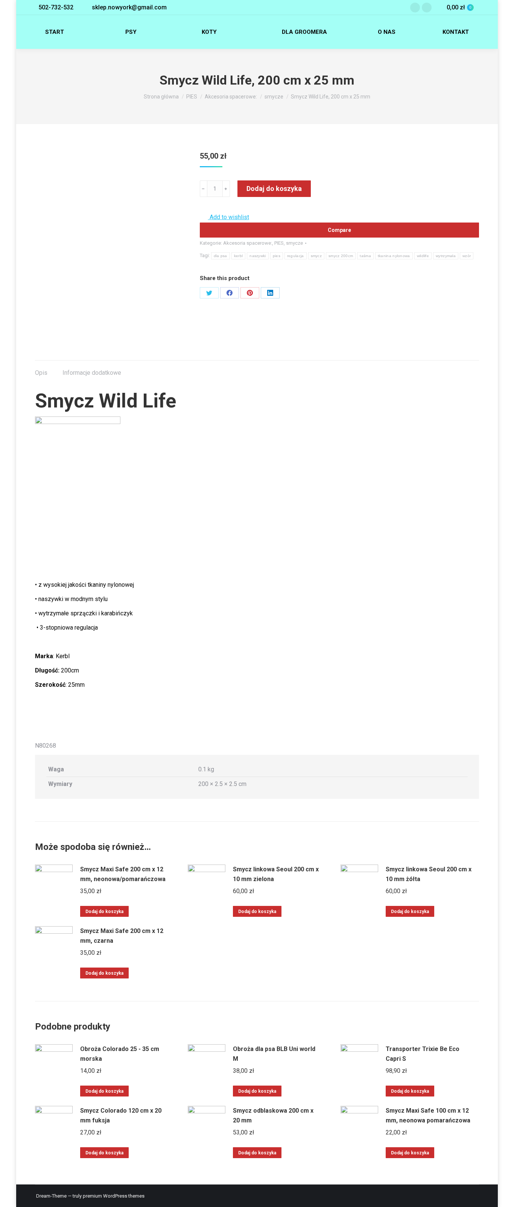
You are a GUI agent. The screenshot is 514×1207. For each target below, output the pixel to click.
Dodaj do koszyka (274, 188)
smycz (316, 256)
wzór (466, 256)
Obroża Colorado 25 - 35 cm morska (119, 1053)
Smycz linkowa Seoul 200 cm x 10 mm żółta (428, 874)
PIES (279, 243)
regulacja (295, 256)
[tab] (41, 369)
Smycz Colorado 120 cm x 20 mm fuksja (120, 1115)
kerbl (238, 256)
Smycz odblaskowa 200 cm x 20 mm (273, 1115)
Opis (41, 372)
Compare (339, 230)
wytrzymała (446, 256)
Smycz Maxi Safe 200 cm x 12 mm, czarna (121, 935)
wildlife (423, 256)
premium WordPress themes (113, 1196)
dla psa (220, 256)
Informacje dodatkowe (91, 372)
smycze (294, 243)
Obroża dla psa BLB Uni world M (274, 1053)
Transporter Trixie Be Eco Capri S (422, 1053)
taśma (365, 256)
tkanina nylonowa (394, 256)
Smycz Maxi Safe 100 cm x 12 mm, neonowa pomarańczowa (428, 1115)
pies (276, 256)
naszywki (257, 256)
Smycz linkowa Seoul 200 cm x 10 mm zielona (276, 874)
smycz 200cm (340, 256)
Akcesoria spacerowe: (247, 243)
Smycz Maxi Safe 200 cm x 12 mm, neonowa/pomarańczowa (123, 874)
